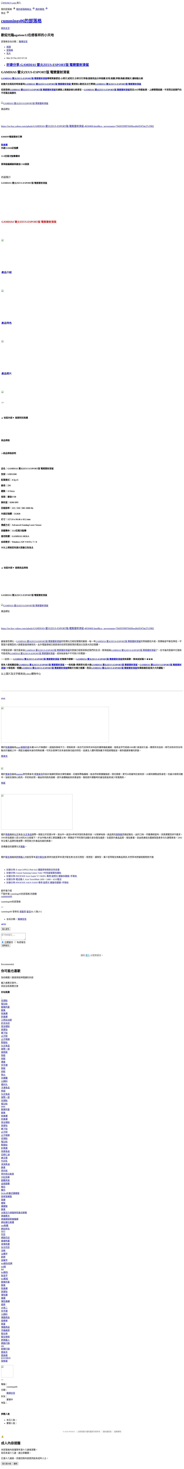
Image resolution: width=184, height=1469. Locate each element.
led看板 (4, 1279)
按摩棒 (4, 1321)
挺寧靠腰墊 (6, 1196)
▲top (3, 924)
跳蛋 (3, 1324)
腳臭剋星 (25, 747)
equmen (19, 774)
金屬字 (4, 1260)
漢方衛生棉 (41, 857)
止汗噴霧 (5, 1039)
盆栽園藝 (5, 1183)
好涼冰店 (5, 1023)
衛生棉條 (5, 1337)
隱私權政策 (107, 1432)
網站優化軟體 (7, 1222)
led (2, 1269)
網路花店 (5, 1238)
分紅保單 (5, 1177)
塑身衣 (4, 756)
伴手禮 (4, 1065)
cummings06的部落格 (21, 20)
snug (3, 698)
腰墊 (3, 1203)
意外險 (4, 1171)
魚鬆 (3, 783)
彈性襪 (4, 1295)
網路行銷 (5, 1343)
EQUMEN (6, 1358)
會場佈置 (5, 1244)
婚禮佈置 (5, 1241)
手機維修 (5, 1330)
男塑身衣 (38, 774)
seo (2, 1346)
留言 (29, 911)
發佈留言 (5, 945)
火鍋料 (4, 1081)
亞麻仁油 (5, 1154)
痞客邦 (23, 911)
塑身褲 (4, 1355)
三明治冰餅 (6, 1020)
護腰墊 (4, 1206)
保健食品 (5, 1151)
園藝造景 (5, 1180)
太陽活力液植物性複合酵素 (14, 1213)
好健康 (4, 1148)
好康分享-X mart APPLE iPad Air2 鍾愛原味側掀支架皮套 (33, 870)
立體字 (4, 1254)
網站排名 (5, 1229)
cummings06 (6, 896)
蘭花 (3, 1190)
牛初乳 (4, 1161)
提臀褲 (4, 1361)
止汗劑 (4, 1036)
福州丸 (4, 1084)
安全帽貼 (5, 1026)
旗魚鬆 (119, 834)
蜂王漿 (4, 1158)
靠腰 (3, 1200)
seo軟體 (4, 1225)
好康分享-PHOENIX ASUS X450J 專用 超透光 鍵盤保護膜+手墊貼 (37, 882)
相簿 (8, 47)
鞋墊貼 (4, 1042)
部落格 (9, 50)
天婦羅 (4, 1078)
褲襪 (3, 1298)
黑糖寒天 (5, 1216)
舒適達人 (20, 857)
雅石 (3, 1187)
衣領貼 (4, 1000)
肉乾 (3, 1071)
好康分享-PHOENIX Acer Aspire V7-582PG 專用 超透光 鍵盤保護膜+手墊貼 (41, 876)
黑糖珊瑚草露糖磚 (9, 1219)
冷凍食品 (5, 1088)
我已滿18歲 (6, 1464)
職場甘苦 (23, 41)
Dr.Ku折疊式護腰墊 (10, 1193)
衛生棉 (8, 857)
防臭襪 (4, 1017)
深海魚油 (5, 1164)
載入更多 (5, 929)
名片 (8, 53)
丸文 (16, 834)
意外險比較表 (7, 1174)
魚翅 (3, 1091)
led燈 (3, 1267)
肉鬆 (3, 1059)
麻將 (3, 1304)
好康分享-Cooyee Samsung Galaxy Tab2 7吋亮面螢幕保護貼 (33, 873)
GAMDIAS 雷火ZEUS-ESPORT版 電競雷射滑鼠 (38, 641)
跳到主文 (5, 28)
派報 (3, 1250)
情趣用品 (5, 1317)
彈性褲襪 (5, 1301)
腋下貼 (4, 1033)
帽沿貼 (4, 1004)
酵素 (3, 1167)
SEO (3, 1231)
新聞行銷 (5, 1349)
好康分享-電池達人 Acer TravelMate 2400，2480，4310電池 (33, 879)
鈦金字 (4, 1275)
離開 (15, 1464)
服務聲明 (117, 1432)
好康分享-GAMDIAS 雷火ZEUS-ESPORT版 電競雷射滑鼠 (47, 65)
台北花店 (5, 1247)
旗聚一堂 (5, 1049)
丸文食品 (27, 834)
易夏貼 (4, 1029)
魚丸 (3, 1075)
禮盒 (22, 846)
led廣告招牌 (6, 1263)
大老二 (4, 1308)
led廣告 (4, 1272)
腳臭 (3, 1010)
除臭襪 (4, 145)
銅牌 (3, 1257)
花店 (3, 1234)
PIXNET (72, 1432)
